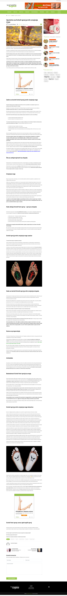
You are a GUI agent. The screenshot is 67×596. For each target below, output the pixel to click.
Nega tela (12, 539)
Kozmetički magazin (29, 593)
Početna (9, 15)
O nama (31, 585)
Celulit (45, 72)
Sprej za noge (21, 539)
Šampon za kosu (50, 72)
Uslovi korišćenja (31, 587)
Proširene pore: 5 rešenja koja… (54, 47)
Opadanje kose (52, 74)
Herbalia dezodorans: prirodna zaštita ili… (53, 41)
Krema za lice (52, 63)
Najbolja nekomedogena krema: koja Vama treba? (54, 65)
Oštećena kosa (46, 74)
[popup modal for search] (59, 12)
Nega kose (51, 79)
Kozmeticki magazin (12, 24)
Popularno (52, 36)
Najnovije (47, 36)
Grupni (58, 76)
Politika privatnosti (31, 588)
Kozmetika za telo (52, 39)
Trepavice (51, 51)
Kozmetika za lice (52, 45)
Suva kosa (45, 79)
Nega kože (55, 72)
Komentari (58, 36)
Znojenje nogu (32, 539)
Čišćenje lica (46, 81)
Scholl (17, 539)
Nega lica (46, 76)
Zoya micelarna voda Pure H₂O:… (54, 59)
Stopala (27, 539)
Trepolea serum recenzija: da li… (54, 53)
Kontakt (31, 586)
